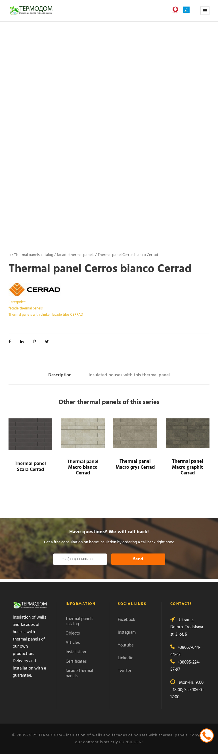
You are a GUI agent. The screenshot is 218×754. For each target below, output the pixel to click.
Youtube (126, 645)
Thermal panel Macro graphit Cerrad (187, 467)
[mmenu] (204, 10)
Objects (73, 633)
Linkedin (125, 658)
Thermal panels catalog (33, 255)
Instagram (127, 632)
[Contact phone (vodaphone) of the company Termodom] (177, 10)
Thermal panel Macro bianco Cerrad (82, 467)
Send (138, 559)
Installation (76, 652)
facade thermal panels (75, 255)
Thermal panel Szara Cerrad (30, 466)
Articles (73, 642)
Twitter (124, 671)
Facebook (126, 619)
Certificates (76, 661)
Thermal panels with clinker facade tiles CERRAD (46, 315)
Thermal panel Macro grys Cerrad (135, 464)
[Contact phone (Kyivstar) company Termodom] (187, 10)
